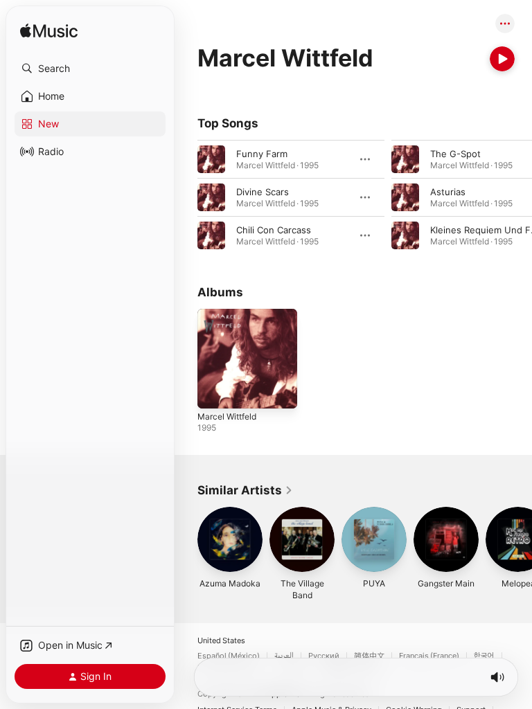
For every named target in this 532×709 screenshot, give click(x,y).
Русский (323, 656)
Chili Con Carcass (273, 229)
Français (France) (429, 656)
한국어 (484, 656)
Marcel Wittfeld (226, 416)
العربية (284, 656)
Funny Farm (261, 153)
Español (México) (228, 656)
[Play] (502, 58)
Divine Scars (262, 191)
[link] (245, 490)
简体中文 (369, 656)
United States (221, 641)
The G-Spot (455, 153)
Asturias (448, 191)
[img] (49, 31)
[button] (90, 68)
